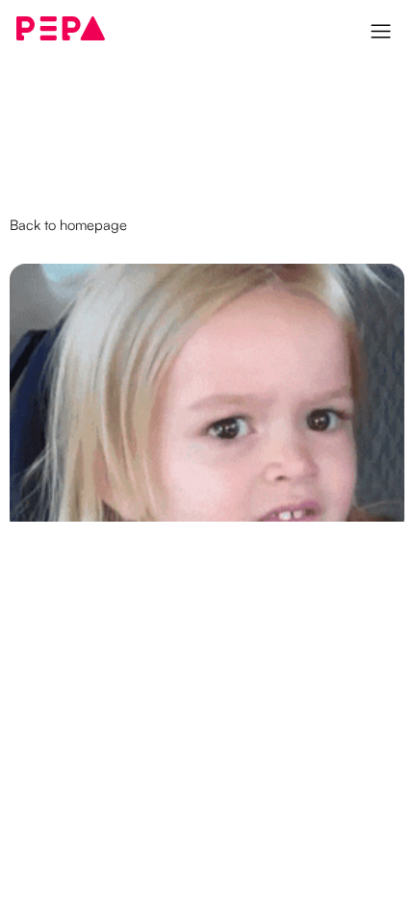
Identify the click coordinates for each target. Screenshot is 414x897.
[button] (383, 28)
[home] (60, 28)
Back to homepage (68, 225)
